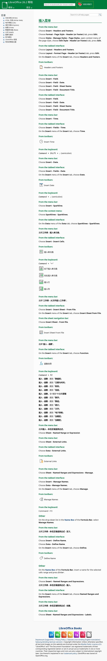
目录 (3, 15)
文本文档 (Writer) (11, 18)
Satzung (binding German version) (49, 642)
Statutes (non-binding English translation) (83, 639)
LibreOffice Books (70, 628)
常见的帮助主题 (10, 42)
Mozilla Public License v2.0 (91, 644)
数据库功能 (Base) (11, 30)
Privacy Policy (60, 639)
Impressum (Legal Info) (45, 639)
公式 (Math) (9, 32)
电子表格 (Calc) (10, 23)
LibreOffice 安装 (11, 39)
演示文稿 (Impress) (12, 25)
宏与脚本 (8, 37)
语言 (28, 7)
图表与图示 (9, 35)
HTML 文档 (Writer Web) (14, 20)
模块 (10, 7)
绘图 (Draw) (9, 27)
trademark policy (70, 653)
